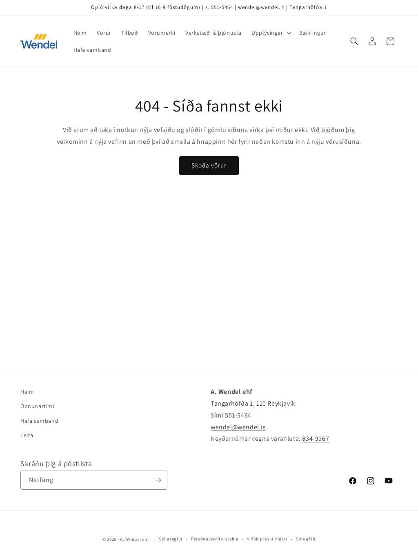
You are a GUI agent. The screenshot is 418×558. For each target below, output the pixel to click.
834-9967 (315, 438)
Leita (26, 435)
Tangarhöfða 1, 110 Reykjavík (253, 403)
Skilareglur (171, 539)
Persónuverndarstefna (215, 539)
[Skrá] (158, 480)
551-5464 (238, 415)
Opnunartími (37, 406)
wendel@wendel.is (238, 427)
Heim (27, 391)
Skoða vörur (209, 165)
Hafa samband (39, 420)
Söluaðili (306, 539)
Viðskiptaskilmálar (267, 539)
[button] (270, 32)
